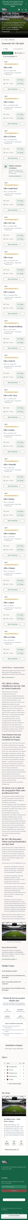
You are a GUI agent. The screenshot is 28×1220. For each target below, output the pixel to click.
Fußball (6, 39)
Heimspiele (8, 53)
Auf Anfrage (20, 79)
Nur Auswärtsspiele (11, 56)
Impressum (13, 1213)
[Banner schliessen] (26, 4)
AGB (18, 1213)
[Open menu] (25, 9)
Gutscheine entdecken (14, 176)
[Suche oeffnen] (22, 9)
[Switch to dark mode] (22, 1213)
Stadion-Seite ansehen (11, 1149)
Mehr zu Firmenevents (7, 677)
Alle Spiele (21, 53)
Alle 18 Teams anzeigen (15, 1083)
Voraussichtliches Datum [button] (11, 64)
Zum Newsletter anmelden (9, 959)
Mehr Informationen (13, 89)
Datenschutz (7, 1213)
